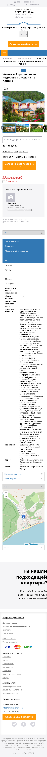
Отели (5, 660)
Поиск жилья (24, 58)
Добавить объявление (12, 690)
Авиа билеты (8, 663)
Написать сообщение (16, 208)
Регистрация (34, 4)
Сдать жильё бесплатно (23, 44)
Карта (7, 486)
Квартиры (7, 657)
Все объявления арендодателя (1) (20, 210)
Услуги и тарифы (10, 642)
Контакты (7, 630)
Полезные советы (10, 693)
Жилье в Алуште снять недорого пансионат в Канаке (25, 61)
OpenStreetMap (34, 544)
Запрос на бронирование (19, 163)
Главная (7, 58)
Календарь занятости (13, 474)
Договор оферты (10, 623)
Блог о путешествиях (12, 674)
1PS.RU (31, 753)
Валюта (23, 30)
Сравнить (11, 181)
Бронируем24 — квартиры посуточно (23, 27)
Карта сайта (8, 633)
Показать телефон (14, 205)
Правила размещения (12, 686)
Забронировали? (12, 176)
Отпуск (6, 677)
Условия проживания (13, 479)
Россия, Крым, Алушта (15, 151)
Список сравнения (25, 2)
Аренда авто (8, 667)
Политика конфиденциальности (16, 626)
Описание (9, 233)
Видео (7, 547)
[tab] (23, 232)
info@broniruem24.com (23, 17)
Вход (12, 4)
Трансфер (7, 670)
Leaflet (26, 544)
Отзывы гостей (9, 638)
